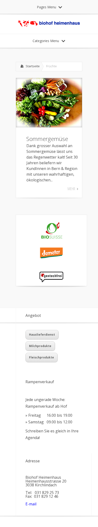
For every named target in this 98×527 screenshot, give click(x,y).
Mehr (71, 189)
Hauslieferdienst (42, 335)
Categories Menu (46, 41)
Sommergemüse (47, 139)
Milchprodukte (40, 346)
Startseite (33, 66)
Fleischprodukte (41, 357)
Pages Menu (46, 7)
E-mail (30, 504)
